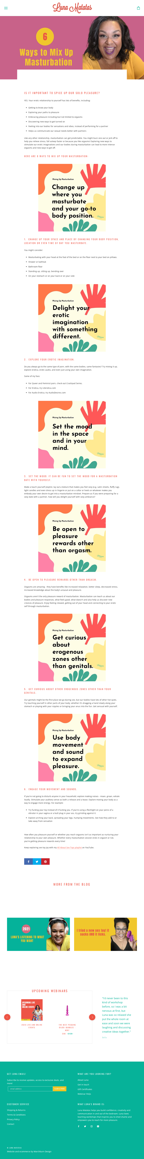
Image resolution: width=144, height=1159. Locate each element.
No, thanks (90, 604)
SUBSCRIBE (90, 590)
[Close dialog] (123, 547)
